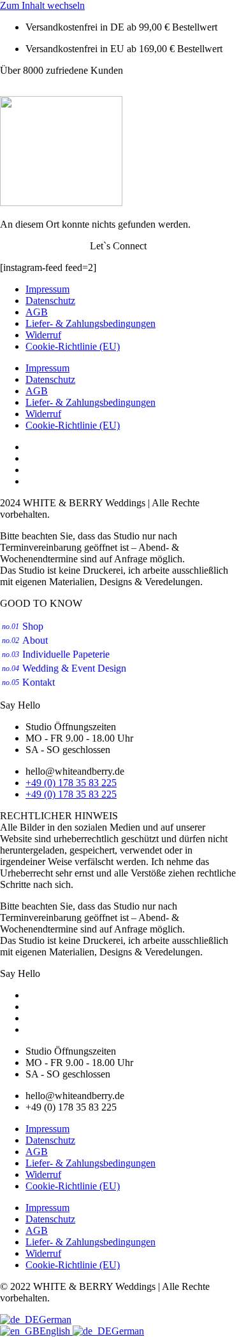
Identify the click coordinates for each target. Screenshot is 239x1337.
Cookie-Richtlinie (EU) (72, 346)
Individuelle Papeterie (56, 654)
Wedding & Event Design (64, 668)
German (55, 1319)
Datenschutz (50, 300)
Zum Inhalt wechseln (42, 5)
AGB (36, 312)
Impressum (47, 289)
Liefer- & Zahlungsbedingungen (90, 323)
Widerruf (43, 334)
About (25, 640)
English (56, 1331)
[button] (119, 91)
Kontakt (28, 682)
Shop (22, 626)
